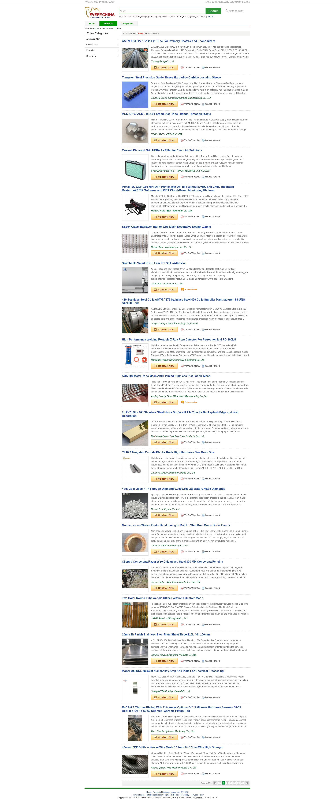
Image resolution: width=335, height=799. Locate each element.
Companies (127, 23)
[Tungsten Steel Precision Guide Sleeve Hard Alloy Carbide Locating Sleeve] (135, 94)
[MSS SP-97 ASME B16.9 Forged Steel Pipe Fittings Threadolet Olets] (135, 131)
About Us (176, 792)
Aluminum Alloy (93, 39)
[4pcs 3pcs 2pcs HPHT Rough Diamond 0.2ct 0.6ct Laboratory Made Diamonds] (135, 506)
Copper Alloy (92, 44)
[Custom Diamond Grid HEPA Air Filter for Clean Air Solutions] (135, 167)
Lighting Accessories (163, 16)
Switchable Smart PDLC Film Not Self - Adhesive (154, 263)
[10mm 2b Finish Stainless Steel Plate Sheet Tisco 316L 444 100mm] (135, 651)
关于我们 (185, 792)
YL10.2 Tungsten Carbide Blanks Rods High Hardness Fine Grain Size (168, 452)
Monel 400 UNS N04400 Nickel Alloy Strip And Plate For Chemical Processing (173, 670)
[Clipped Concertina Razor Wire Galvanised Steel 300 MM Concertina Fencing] (135, 579)
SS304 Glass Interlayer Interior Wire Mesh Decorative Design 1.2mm (166, 226)
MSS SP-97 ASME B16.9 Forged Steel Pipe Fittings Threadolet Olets (166, 113)
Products (108, 23)
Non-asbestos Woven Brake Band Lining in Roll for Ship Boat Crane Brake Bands (176, 525)
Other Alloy (91, 56)
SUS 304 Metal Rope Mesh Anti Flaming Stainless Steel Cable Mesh (166, 375)
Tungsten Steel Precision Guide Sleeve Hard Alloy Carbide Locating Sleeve (171, 77)
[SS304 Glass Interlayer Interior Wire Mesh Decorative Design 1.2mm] (135, 244)
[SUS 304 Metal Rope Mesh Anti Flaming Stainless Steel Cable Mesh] (135, 393)
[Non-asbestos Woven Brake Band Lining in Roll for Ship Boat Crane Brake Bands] (135, 542)
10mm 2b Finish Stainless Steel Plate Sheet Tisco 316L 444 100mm (166, 634)
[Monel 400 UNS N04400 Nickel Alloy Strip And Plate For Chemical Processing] (135, 688)
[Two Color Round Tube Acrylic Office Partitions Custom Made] (135, 615)
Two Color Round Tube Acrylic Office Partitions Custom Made (162, 598)
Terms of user (138, 795)
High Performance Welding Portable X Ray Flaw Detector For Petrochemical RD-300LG (179, 339)
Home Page (89, 28)
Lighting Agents (145, 16)
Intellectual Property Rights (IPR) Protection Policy (168, 795)
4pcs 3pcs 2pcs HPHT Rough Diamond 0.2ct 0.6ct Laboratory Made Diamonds (173, 488)
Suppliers (166, 792)
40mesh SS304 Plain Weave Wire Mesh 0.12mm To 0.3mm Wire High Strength (172, 747)
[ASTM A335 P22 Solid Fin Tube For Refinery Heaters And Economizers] (135, 58)
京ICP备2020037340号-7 (181, 798)
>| (247, 783)
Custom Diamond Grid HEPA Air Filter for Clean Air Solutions (162, 150)
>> (242, 783)
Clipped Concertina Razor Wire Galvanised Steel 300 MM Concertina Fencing (172, 561)
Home (92, 23)
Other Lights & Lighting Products (189, 16)
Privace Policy (198, 795)
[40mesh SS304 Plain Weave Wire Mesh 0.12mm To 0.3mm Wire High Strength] (135, 764)
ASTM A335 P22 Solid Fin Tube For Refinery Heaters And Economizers (168, 41)
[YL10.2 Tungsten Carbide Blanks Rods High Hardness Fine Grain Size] (135, 469)
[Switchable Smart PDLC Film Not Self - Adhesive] (135, 280)
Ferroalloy (90, 50)
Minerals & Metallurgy (105, 28)
